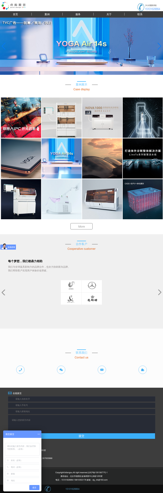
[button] (159, 46)
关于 (109, 14)
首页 (15, 14)
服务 (78, 14)
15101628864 (72, 488)
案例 (47, 14)
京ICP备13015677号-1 (98, 472)
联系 (139, 14)
